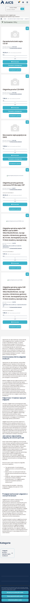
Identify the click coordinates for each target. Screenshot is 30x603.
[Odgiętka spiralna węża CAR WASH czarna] (15, 221)
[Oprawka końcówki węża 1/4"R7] (15, 34)
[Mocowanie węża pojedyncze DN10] (15, 128)
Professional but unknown (16, 48)
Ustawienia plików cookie (15, 600)
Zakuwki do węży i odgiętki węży (15, 19)
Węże (5, 19)
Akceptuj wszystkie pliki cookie (15, 592)
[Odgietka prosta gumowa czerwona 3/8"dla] (15, 176)
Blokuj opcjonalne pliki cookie (15, 596)
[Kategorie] (27, 2)
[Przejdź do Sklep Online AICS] (1, 18)
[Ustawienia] (23, 2)
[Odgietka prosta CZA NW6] (15, 82)
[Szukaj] (22, 9)
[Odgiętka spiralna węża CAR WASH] (15, 280)
